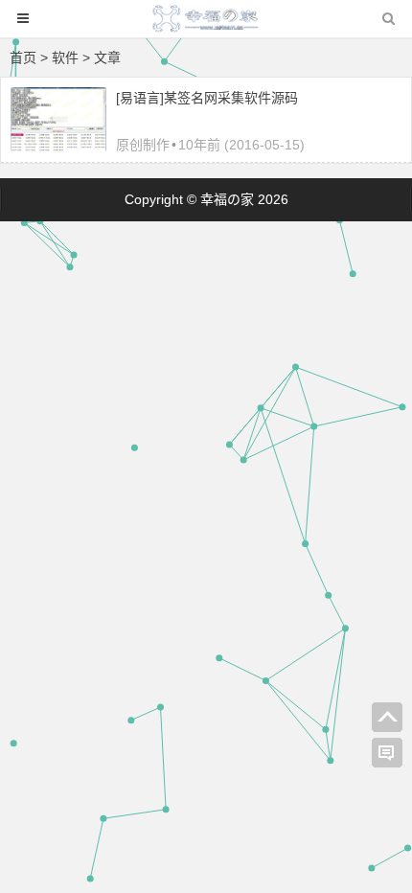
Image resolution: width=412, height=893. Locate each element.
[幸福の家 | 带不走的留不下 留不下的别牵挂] (206, 27)
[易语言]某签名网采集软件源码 (207, 97)
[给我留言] (387, 753)
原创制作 (143, 144)
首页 (23, 57)
